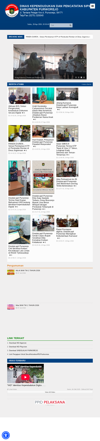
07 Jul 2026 (21, 273)
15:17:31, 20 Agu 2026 (41, 212)
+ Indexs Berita (86, 84)
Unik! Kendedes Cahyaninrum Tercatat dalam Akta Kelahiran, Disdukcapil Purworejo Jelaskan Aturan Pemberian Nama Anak (42, 111)
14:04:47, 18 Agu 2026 (65, 241)
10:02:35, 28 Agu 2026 (17, 115)
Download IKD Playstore (18, 347)
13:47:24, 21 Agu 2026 (17, 209)
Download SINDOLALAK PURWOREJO (23, 350)
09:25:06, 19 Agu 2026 (41, 245)
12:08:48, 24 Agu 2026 (65, 157)
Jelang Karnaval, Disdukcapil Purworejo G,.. (30, 77)
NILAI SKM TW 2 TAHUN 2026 (28, 270)
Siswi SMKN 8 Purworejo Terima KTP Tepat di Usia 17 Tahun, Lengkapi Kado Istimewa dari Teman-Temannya (66, 149)
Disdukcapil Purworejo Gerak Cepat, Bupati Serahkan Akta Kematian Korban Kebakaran (42, 237)
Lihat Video (12, 389)
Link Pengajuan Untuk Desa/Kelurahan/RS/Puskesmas (29, 354)
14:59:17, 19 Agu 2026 (17, 258)
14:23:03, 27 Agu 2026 (41, 122)
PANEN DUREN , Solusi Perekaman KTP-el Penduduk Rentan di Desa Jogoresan (58, 37)
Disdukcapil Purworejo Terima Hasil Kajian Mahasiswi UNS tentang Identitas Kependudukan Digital (19, 202)
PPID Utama (50, 405)
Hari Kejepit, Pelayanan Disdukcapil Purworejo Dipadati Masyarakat (43, 142)
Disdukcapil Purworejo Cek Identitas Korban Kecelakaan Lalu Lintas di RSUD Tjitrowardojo (18, 249)
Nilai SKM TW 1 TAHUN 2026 (27, 305)
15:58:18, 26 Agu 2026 (65, 112)
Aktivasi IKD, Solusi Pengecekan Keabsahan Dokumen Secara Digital (18, 109)
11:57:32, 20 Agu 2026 (65, 189)
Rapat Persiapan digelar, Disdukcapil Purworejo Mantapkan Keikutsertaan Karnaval (66, 232)
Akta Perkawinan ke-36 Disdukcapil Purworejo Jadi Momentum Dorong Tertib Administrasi (67, 182)
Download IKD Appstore (17, 343)
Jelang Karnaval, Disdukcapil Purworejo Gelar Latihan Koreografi (67, 105)
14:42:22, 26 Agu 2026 (17, 153)
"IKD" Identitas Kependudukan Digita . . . (26, 385)
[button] (5, 435)
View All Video (50, 392)
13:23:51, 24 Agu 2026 (41, 149)
